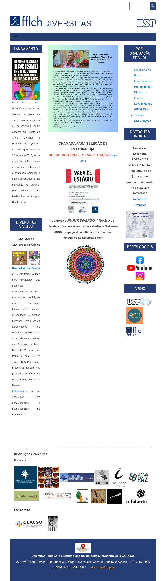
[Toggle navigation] (15, 37)
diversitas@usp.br (102, 567)
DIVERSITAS (68, 23)
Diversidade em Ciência (26, 268)
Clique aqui (18, 391)
